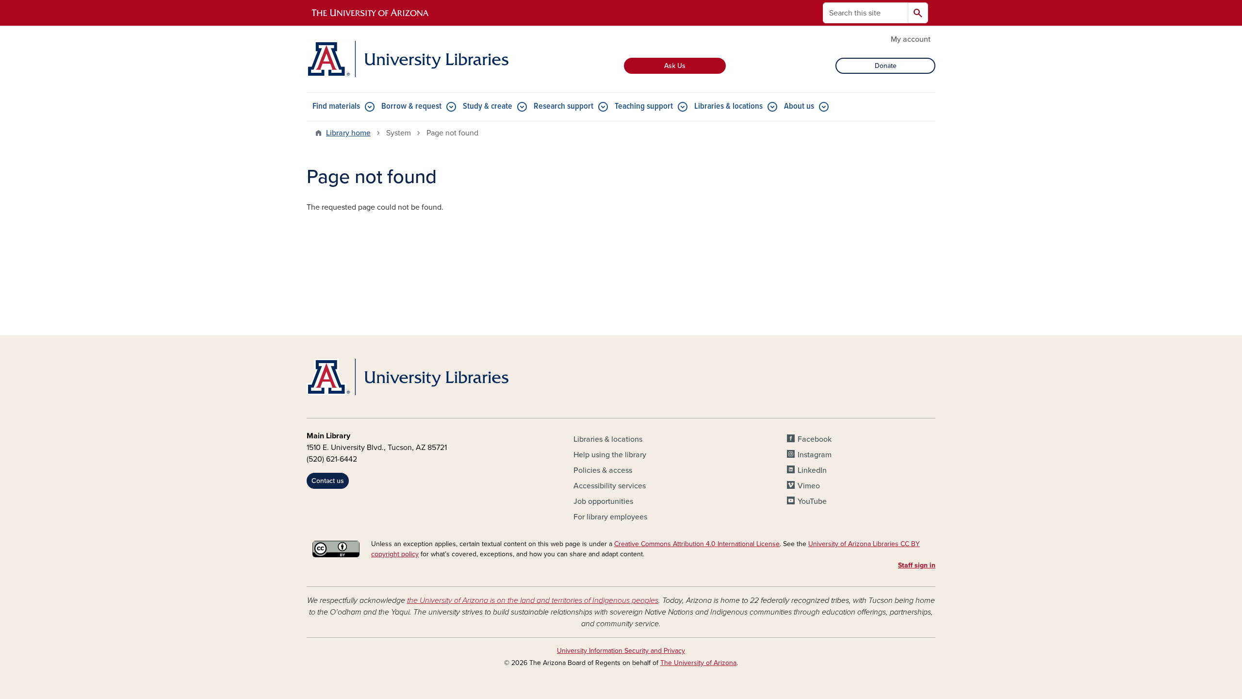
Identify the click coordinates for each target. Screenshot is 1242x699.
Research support (563, 106)
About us (799, 106)
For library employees (610, 517)
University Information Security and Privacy (621, 651)
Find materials (336, 106)
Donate (886, 66)
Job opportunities (603, 501)
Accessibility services (609, 486)
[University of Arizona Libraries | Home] (407, 59)
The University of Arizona (698, 663)
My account (911, 39)
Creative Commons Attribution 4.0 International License (697, 544)
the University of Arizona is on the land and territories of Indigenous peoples (532, 600)
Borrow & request (411, 106)
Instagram (815, 455)
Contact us (327, 481)
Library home (348, 133)
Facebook (815, 439)
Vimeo (809, 486)
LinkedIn (812, 470)
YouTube (812, 501)
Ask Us (675, 66)
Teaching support (644, 106)
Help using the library (609, 455)
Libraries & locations (728, 106)
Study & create (487, 106)
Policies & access (602, 470)
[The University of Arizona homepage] (371, 13)
